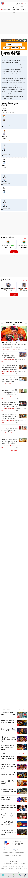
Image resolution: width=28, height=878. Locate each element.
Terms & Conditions (13, 858)
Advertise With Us (19, 852)
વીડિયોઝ (22, 7)
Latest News (5, 709)
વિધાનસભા (7, 237)
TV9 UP (11, 869)
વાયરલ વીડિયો (23, 9)
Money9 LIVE (23, 869)
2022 (25, 104)
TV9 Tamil (24, 866)
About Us (11, 852)
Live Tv (22, 48)
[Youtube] (22, 844)
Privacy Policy (19, 855)
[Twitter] (16, 844)
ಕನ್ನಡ (10, 1)
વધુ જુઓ (14, 252)
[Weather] (17, 4)
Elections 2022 (11, 37)
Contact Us (5, 852)
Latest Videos (6, 753)
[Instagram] (19, 844)
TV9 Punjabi (18, 866)
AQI (19, 4)
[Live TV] (22, 4)
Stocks (17, 9)
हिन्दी (2, 1)
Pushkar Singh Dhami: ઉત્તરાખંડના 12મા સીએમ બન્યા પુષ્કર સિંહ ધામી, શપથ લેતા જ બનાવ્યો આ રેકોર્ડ (8, 355)
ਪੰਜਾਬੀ (25, 1)
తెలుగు (15, 1)
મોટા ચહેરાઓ (15, 48)
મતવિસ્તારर (6, 48)
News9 (6, 1)
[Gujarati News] (2, 3)
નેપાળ (3, 9)
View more (22, 710)
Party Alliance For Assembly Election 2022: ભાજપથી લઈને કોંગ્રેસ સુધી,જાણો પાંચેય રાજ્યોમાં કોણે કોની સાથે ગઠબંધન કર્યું (8, 417)
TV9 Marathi (15, 863)
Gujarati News (4, 37)
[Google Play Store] (8, 849)
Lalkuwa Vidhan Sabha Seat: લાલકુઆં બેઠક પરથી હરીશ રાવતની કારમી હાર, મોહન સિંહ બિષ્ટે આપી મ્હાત (9, 404)
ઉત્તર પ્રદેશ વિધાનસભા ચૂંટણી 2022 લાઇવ (7, 372)
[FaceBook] (12, 844)
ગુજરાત (17, 7)
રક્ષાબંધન (8, 9)
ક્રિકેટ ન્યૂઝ (12, 7)
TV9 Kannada (4, 866)
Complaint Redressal (10, 855)
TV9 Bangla (11, 866)
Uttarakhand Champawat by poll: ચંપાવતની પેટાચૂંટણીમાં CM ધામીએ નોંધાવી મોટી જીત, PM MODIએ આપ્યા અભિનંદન (14, 345)
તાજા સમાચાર (6, 7)
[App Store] (18, 850)
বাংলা (22, 1)
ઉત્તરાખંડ (14, 323)
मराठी (19, 1)
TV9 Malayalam (4, 869)
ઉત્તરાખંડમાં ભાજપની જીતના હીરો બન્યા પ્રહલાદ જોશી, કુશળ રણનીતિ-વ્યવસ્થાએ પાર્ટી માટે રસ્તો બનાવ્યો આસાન (9, 392)
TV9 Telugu (22, 863)
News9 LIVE (16, 869)
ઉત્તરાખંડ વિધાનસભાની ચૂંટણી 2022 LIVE (9, 349)
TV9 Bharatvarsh (7, 863)
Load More (14, 450)
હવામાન (13, 9)
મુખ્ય (6, 279)
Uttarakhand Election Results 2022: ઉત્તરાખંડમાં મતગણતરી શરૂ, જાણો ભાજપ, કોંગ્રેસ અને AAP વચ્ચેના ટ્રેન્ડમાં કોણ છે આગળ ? (9, 441)
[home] (1, 7)
